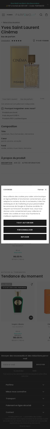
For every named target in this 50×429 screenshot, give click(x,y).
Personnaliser (25, 230)
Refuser (25, 237)
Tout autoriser (25, 223)
